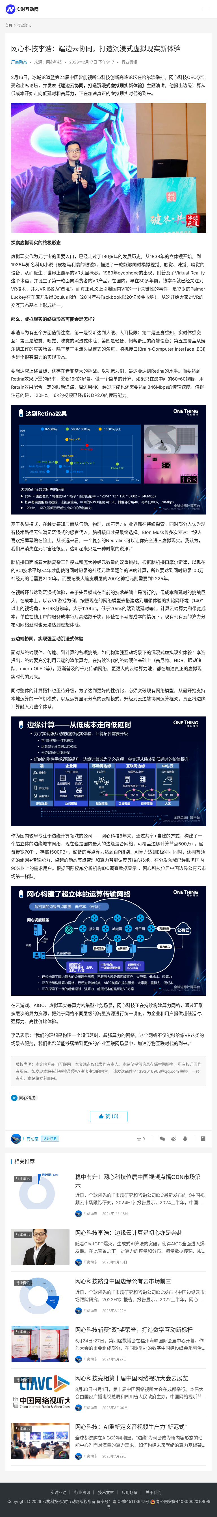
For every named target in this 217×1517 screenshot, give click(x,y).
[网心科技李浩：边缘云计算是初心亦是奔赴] (40, 1247)
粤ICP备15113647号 (130, 1501)
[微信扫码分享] (162, 1139)
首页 (8, 25)
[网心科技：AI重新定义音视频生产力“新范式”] (40, 1441)
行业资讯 (129, 62)
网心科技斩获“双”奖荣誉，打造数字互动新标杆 (134, 1330)
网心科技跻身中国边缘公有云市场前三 (123, 1281)
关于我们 (153, 1492)
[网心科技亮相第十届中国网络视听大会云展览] (40, 1392)
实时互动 (58, 1492)
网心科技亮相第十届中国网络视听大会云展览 (131, 1378)
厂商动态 (19, 62)
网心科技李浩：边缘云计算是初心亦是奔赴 (129, 1233)
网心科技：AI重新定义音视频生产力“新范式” (131, 1427)
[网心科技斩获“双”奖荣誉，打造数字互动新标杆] (40, 1344)
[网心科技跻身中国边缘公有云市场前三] (40, 1295)
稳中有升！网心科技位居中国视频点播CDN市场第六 (138, 1181)
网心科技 (27, 1097)
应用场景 (130, 1492)
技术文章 (106, 1492)
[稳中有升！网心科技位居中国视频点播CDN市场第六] (40, 1191)
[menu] (206, 9)
